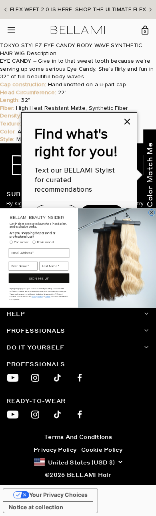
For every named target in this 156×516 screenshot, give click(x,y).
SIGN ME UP (39, 278)
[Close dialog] (151, 212)
